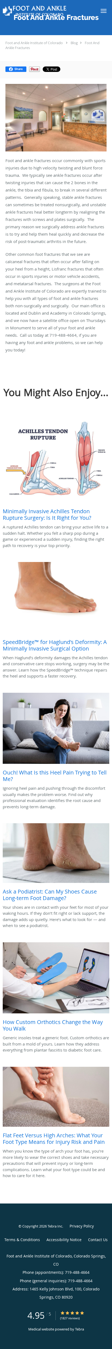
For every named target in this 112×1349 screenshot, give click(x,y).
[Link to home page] (46, 11)
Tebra (79, 1329)
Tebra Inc (55, 1226)
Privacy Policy (82, 1226)
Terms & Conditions (22, 1239)
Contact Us (98, 1239)
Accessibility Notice (64, 1239)
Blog (74, 42)
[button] (104, 11)
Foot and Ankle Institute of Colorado (34, 42)
